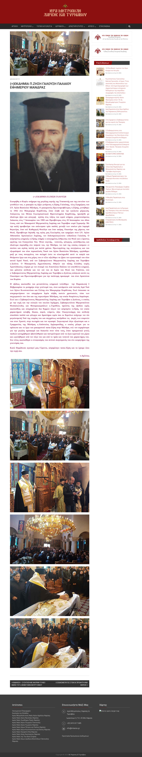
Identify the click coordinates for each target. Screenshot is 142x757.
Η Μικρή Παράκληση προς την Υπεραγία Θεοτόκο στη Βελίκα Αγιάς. (117, 178)
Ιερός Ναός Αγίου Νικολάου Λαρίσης (25, 718)
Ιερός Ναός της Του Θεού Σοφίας (24, 736)
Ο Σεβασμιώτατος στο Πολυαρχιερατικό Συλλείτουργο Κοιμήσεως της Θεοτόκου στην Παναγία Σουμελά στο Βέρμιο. (117, 134)
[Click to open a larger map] (109, 711)
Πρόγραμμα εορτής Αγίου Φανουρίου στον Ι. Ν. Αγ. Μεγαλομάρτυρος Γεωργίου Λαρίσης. (116, 101)
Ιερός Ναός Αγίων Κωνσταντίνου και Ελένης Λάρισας (31, 729)
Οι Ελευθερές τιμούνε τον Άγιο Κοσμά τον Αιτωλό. (117, 69)
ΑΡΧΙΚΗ (15, 26)
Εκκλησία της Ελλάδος (20, 713)
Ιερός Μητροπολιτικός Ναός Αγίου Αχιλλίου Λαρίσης (31, 715)
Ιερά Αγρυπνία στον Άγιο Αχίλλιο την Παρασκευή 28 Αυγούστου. (117, 110)
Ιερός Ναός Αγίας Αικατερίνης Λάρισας (26, 734)
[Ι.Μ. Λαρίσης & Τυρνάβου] (65, 12)
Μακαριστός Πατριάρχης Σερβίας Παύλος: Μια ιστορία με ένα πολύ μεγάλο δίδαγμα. (117, 189)
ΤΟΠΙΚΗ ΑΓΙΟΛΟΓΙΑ (44, 26)
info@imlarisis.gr (73, 728)
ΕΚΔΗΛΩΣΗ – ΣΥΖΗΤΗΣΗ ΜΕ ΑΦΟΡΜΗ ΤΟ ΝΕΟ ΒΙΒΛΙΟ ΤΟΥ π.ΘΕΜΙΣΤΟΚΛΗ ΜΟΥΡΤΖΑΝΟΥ (28, 684)
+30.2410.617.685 (74, 723)
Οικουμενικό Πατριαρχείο (21, 711)
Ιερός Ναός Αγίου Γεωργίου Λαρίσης (25, 725)
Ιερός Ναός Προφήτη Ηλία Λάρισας (24, 732)
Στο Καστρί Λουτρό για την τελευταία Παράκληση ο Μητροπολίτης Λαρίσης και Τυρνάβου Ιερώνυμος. (115, 168)
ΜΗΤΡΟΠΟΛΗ (26, 26)
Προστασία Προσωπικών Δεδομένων (75, 736)
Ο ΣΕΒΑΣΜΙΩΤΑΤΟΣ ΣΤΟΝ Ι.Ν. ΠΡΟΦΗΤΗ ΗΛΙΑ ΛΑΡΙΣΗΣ (72, 684)
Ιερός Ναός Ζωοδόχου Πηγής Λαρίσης (26, 720)
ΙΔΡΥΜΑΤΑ (59, 26)
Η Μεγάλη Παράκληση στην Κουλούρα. (115, 199)
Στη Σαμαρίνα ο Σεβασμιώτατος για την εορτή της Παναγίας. (117, 121)
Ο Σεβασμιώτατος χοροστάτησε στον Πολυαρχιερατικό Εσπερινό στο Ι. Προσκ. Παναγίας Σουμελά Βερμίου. (117, 145)
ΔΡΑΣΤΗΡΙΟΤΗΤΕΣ (76, 26)
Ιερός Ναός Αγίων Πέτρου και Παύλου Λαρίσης (29, 727)
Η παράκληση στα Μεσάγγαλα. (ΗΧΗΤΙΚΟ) (116, 221)
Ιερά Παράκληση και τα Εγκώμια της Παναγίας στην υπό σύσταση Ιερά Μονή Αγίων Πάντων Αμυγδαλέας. (117, 211)
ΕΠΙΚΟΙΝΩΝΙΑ (104, 26)
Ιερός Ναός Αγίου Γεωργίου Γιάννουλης (26, 722)
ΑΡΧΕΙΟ (91, 26)
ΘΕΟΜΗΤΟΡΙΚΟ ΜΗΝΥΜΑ (115, 154)
